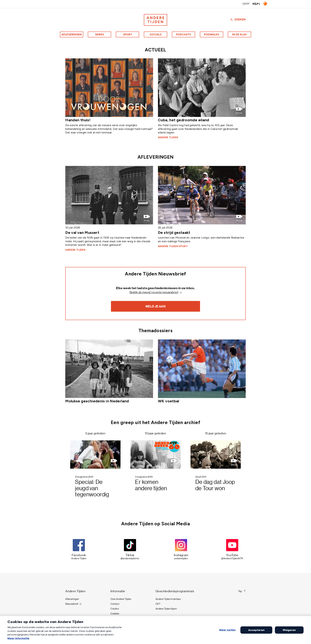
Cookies (114, 613)
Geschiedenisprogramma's (175, 591)
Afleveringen (71, 34)
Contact (115, 603)
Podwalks (211, 34)
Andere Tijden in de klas (168, 599)
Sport (127, 34)
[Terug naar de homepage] (155, 20)
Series (99, 34)
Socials (155, 34)
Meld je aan (155, 306)
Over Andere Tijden (120, 599)
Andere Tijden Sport (166, 608)
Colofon (114, 608)
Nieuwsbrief (71, 603)
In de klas (239, 34)
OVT (158, 603)
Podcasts (183, 34)
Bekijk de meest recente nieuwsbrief (154, 292)
